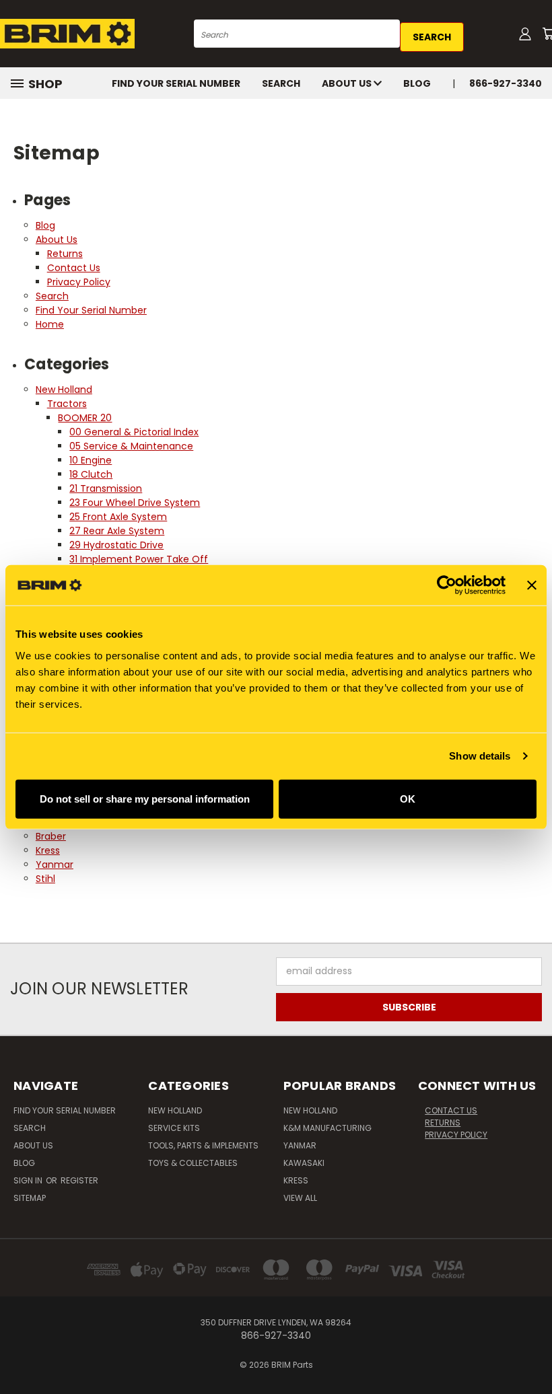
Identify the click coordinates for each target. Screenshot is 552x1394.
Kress (48, 850)
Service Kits (174, 1128)
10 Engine (90, 460)
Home (50, 324)
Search (281, 83)
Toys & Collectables (193, 1163)
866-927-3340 (505, 83)
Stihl (45, 878)
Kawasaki (303, 1163)
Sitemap (29, 1198)
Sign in (28, 1180)
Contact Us (73, 267)
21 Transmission (105, 488)
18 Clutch (90, 474)
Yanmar (54, 864)
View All (300, 1198)
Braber (51, 836)
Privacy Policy (78, 282)
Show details (479, 756)
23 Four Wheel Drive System (134, 502)
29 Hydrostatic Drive (116, 545)
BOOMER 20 (85, 418)
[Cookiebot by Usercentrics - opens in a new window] (447, 585)
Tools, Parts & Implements (203, 1145)
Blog (417, 83)
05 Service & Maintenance (131, 446)
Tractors (67, 403)
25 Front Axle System (118, 516)
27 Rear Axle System (116, 531)
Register (79, 1180)
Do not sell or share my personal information (145, 798)
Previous (531, 1351)
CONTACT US (451, 1110)
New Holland (64, 389)
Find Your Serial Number (176, 83)
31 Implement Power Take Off (138, 559)
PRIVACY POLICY (456, 1134)
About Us (348, 83)
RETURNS (442, 1122)
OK (407, 798)
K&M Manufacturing (327, 1128)
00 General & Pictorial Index (134, 432)
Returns (65, 253)
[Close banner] (532, 585)
